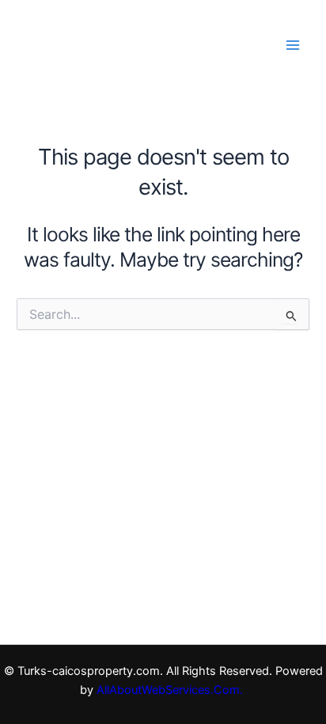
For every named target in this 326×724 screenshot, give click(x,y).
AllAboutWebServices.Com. (171, 690)
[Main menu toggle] (292, 45)
